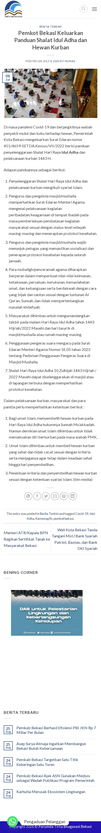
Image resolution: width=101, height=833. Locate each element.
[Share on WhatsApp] (28, 496)
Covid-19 (81, 514)
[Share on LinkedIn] (73, 496)
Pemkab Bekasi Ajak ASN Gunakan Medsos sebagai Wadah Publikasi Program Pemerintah (55, 778)
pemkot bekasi (63, 519)
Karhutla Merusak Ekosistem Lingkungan (50, 791)
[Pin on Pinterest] (64, 496)
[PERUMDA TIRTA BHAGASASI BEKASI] (24, 9)
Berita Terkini (50, 26)
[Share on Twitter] (46, 496)
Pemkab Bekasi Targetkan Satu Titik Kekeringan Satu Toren (47, 761)
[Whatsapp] (12, 821)
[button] (94, 9)
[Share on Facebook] (37, 496)
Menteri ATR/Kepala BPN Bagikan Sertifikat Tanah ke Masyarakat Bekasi (27, 538)
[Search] (84, 9)
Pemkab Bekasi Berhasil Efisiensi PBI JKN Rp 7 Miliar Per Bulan (56, 730)
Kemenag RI (44, 519)
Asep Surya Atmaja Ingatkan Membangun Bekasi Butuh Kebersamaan (51, 746)
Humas (70, 61)
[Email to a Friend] (55, 496)
